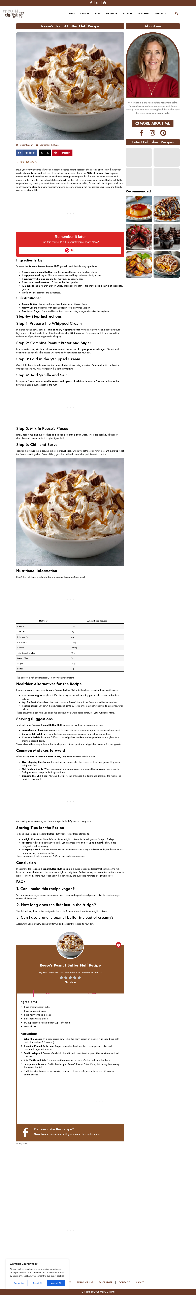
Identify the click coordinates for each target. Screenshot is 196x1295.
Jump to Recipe (28, 162)
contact (124, 1282)
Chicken (84, 13)
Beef (97, 13)
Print (48, 993)
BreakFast (111, 13)
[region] (37, 1274)
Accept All (56, 1283)
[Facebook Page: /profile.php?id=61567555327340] (27, 1132)
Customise (19, 1283)
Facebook (95, 1134)
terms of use (85, 1282)
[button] (26, 153)
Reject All (37, 1283)
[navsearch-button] (175, 14)
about (140, 1282)
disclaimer (105, 1282)
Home (71, 13)
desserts (160, 13)
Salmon (127, 13)
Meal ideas (144, 13)
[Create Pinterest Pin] (118, 945)
